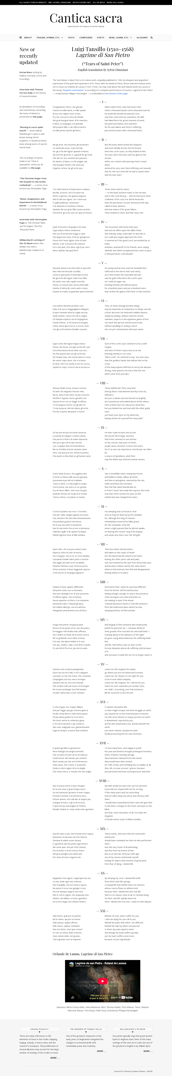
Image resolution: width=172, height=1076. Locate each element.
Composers (85, 37)
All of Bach (99, 2)
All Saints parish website (33, 2)
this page (35, 167)
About (28, 37)
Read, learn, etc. (119, 37)
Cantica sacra (86, 17)
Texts (71, 37)
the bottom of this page (116, 93)
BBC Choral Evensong (60, 2)
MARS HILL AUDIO (115, 2)
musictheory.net (82, 2)
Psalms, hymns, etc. (48, 37)
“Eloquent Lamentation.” (73, 90)
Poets (100, 37)
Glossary (142, 37)
